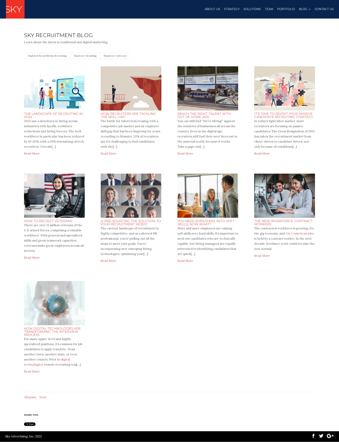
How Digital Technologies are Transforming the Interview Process (52, 332)
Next (42, 397)
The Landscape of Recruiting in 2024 (53, 115)
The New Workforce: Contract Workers (283, 222)
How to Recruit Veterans (48, 221)
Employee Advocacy (115, 55)
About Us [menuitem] (212, 9)
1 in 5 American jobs (300, 233)
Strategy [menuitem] (232, 9)
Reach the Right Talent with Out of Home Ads (204, 115)
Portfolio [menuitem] (286, 9)
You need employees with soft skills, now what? (206, 222)
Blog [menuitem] (303, 9)
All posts (30, 397)
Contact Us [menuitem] (324, 9)
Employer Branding (85, 55)
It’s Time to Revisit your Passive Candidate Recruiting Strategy (283, 115)
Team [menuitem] (269, 9)
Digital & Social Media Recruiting (47, 55)
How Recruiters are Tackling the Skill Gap (128, 115)
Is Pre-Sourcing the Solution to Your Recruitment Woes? (131, 222)
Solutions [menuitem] (252, 9)
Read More (32, 153)
